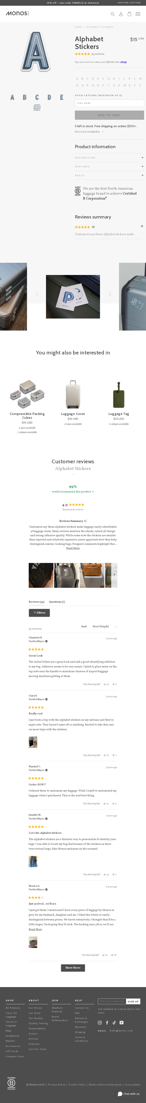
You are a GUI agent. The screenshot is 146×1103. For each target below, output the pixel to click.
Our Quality (36, 1018)
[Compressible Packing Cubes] (27, 390)
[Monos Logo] (17, 13)
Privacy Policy (56, 1084)
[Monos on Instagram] (100, 1023)
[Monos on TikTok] (114, 1024)
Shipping (80, 1032)
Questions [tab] (57, 602)
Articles (33, 1038)
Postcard (34, 1043)
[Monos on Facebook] (107, 1023)
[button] (89, 54)
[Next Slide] (114, 575)
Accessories (13, 1046)
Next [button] (52, 51)
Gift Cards (12, 1051)
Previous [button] (19, 51)
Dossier (33, 1033)
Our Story (34, 1013)
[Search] (113, 15)
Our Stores (35, 1007)
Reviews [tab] (36, 602)
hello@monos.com (121, 1030)
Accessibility (132, 1084)
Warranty (80, 1026)
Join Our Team (38, 1049)
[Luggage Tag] (118, 390)
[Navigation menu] (138, 13)
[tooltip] (85, 521)
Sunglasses (12, 1035)
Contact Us (82, 1007)
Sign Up (133, 1001)
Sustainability (37, 1028)
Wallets (10, 1040)
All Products (13, 1007)
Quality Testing (38, 1023)
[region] (73, 575)
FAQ (77, 1013)
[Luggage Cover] (73, 390)
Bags (9, 1030)
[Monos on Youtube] (122, 1023)
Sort (84, 626)
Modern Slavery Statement (105, 1084)
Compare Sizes (15, 1056)
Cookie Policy (77, 1084)
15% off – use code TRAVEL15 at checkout (73, 2)
